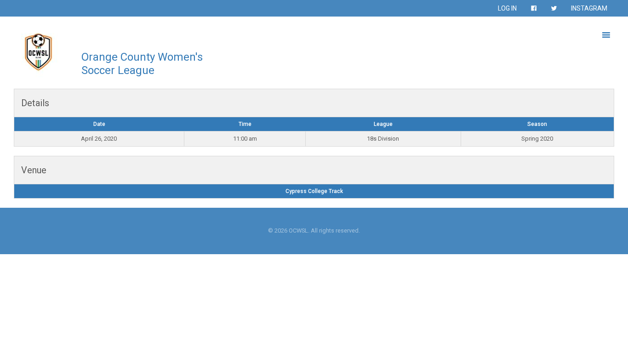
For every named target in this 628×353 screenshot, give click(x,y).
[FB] (534, 8)
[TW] (554, 8)
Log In (507, 8)
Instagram (589, 8)
